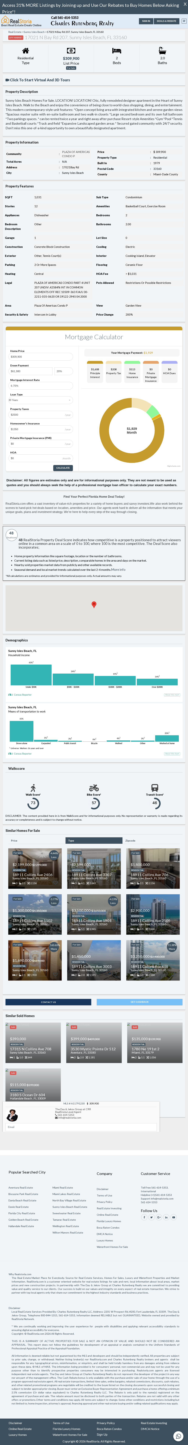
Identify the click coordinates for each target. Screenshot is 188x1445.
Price (14, 840)
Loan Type (16, 394)
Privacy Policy (104, 1201)
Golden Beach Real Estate (23, 1219)
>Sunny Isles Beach (33, 31)
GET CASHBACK (140, 1002)
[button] (146, 21)
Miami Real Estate (63, 1187)
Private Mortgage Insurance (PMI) (31, 438)
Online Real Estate (107, 1214)
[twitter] (151, 1217)
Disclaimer (103, 1189)
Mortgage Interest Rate (25, 379)
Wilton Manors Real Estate (68, 1232)
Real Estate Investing (109, 1208)
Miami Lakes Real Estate (66, 1194)
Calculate (63, 468)
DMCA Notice (105, 1234)
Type (71, 840)
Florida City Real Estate (21, 1213)
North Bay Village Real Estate (69, 1200)
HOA (13, 452)
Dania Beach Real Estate (22, 1200)
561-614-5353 (66, 1114)
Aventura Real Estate (20, 1187)
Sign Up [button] (102, 1434)
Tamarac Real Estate (64, 1219)
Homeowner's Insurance (25, 423)
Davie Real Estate (18, 1206)
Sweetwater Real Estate (67, 1213)
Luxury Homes (105, 1240)
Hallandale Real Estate (21, 1226)
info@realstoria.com (69, 1117)
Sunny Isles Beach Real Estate (70, 1206)
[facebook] (144, 1217)
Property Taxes (19, 408)
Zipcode (130, 840)
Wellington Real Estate (66, 1226)
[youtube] (173, 1217)
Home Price (17, 350)
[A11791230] (12, 1114)
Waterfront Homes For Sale (112, 1246)
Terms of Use (104, 1195)
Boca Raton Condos (108, 1227)
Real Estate (14, 31)
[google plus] (159, 1217)
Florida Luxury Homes (109, 1221)
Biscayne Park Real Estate (23, 1194)
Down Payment (19, 365)
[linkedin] (166, 1217)
